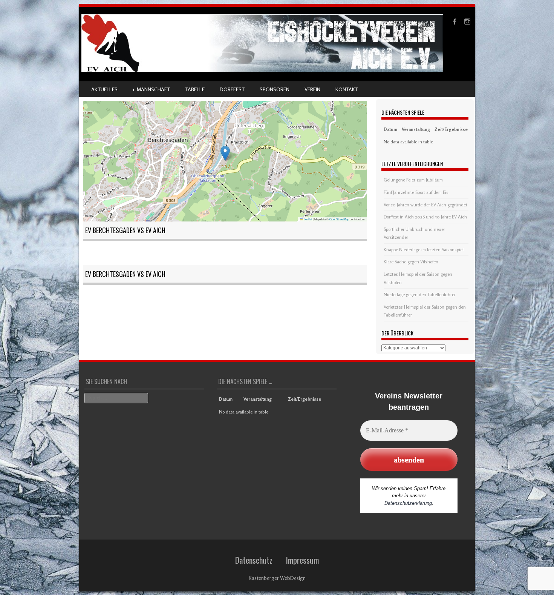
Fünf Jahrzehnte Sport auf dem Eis (416, 192)
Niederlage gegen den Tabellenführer (420, 294)
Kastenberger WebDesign (277, 578)
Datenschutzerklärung (408, 503)
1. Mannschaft (151, 89)
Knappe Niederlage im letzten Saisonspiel (424, 249)
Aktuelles (104, 89)
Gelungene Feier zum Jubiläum (413, 180)
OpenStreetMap (339, 219)
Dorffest (232, 89)
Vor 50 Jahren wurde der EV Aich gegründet (425, 205)
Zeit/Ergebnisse (451, 129)
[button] (225, 153)
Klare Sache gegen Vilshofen (411, 261)
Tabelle (195, 89)
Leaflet (307, 219)
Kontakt (346, 89)
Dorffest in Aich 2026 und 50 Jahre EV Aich (425, 217)
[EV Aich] (262, 70)
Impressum (302, 560)
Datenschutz (253, 560)
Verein (312, 89)
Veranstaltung (416, 129)
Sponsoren (274, 89)
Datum (390, 129)
